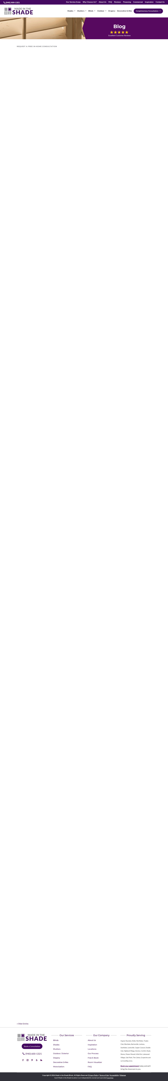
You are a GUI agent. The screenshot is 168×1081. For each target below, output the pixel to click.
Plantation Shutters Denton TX (40, 766)
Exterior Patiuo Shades (41, 261)
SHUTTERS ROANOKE (34, 909)
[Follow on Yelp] (37, 1060)
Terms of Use (104, 1075)
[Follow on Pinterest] (32, 1060)
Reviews (117, 2)
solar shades (118, 261)
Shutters (80, 11)
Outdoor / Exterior (61, 1053)
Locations (23, 770)
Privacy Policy (93, 1075)
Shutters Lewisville (32, 997)
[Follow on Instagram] (27, 1060)
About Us (102, 2)
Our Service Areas (73, 2)
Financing (127, 2)
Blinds (90, 11)
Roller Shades (80, 261)
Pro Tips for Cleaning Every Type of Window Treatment (57, 373)
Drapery (111, 11)
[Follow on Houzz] (41, 1060)
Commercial (138, 2)
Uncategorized (32, 143)
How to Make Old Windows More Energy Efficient (53, 601)
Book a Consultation (32, 1046)
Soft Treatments (106, 261)
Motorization (78, 885)
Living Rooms (69, 261)
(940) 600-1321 (33, 1053)
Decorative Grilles (124, 11)
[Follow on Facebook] (23, 1060)
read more (23, 153)
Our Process (93, 1053)
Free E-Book (93, 1058)
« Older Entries (22, 1024)
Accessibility (114, 1075)
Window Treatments (78, 378)
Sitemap (123, 1075)
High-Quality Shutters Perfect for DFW (45, 736)
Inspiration (149, 2)
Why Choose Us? (90, 2)
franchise (110, 1078)
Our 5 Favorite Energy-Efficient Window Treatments (55, 487)
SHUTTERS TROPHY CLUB (37, 938)
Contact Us (160, 2)
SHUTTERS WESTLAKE (34, 967)
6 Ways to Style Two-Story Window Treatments (51, 880)
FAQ (110, 2)
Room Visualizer (95, 1062)
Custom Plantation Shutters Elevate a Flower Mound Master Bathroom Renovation (76, 138)
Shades (70, 11)
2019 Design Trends (27, 885)
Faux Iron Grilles (56, 261)
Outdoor (100, 11)
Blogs (37, 885)
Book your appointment (130, 1066)
